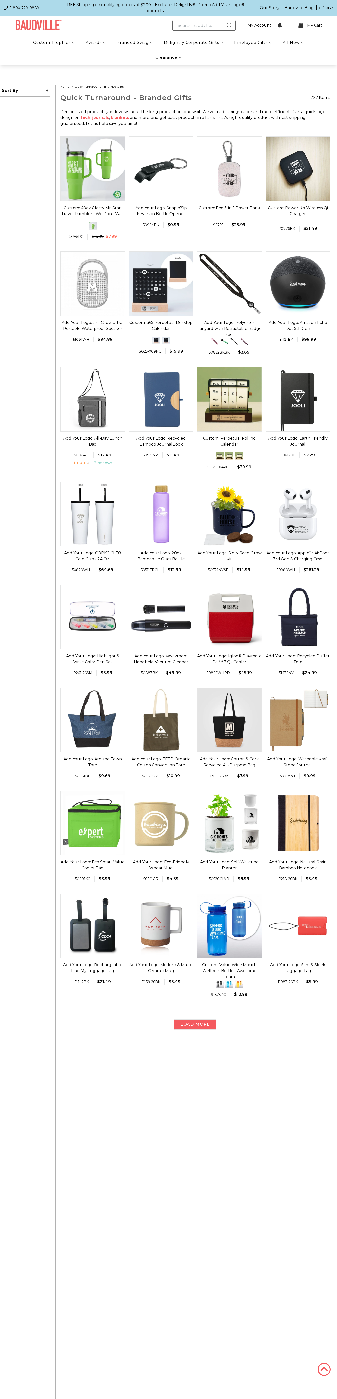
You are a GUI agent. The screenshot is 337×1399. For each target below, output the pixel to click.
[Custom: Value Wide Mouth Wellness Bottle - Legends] (229, 984)
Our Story (270, 7)
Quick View (92, 196)
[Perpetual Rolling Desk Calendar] (220, 456)
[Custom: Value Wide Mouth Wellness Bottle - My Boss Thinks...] (239, 984)
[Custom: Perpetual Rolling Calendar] (239, 456)
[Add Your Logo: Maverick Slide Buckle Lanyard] (234, 341)
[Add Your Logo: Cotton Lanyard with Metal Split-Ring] (215, 341)
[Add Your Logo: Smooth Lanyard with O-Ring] (244, 341)
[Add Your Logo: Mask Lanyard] (224, 341)
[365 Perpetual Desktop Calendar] (156, 340)
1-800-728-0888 (24, 8)
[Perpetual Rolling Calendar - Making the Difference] (229, 456)
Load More (195, 1024)
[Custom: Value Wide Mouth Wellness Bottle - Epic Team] (220, 984)
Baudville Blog (299, 7)
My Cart (314, 25)
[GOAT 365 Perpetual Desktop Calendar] (166, 340)
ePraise (326, 7)
